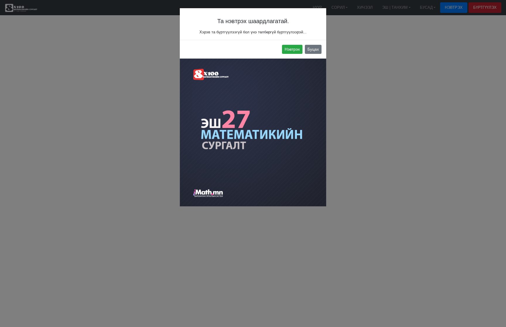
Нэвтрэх (292, 49)
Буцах (313, 49)
